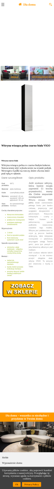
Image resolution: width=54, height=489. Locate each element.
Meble (5, 457)
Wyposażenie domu (12, 463)
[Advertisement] (27, 37)
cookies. (27, 478)
